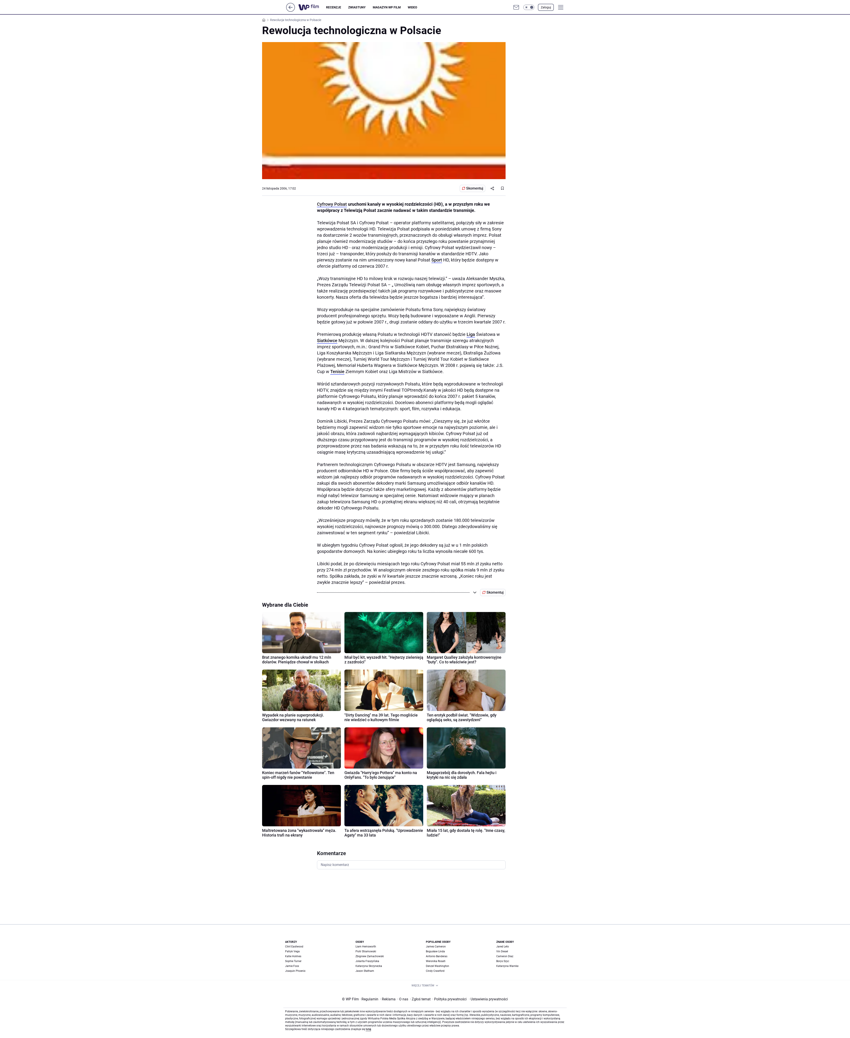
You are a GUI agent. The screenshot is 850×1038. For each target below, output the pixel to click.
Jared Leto (502, 946)
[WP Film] (312, 7)
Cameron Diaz (504, 956)
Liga (471, 334)
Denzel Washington (437, 966)
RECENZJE (333, 7)
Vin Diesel (502, 951)
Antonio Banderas (436, 956)
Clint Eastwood (294, 946)
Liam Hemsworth (365, 946)
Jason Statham (364, 970)
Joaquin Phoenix (295, 970)
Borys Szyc (502, 961)
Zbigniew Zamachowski (369, 956)
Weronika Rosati (435, 961)
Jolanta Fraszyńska (367, 961)
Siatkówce (327, 340)
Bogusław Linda (435, 951)
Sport (436, 260)
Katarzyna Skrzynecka (368, 966)
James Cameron (436, 946)
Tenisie (337, 371)
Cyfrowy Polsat (332, 204)
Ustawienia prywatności (488, 999)
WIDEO (412, 7)
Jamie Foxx (292, 966)
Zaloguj (546, 7)
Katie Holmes (293, 956)
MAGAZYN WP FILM (387, 7)
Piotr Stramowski (365, 951)
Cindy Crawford (435, 970)
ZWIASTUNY (357, 7)
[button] (528, 7)
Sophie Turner (293, 961)
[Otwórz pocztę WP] (516, 7)
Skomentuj (474, 188)
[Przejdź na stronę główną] (290, 10)
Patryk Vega (292, 951)
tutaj (368, 1029)
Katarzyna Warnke (507, 966)
